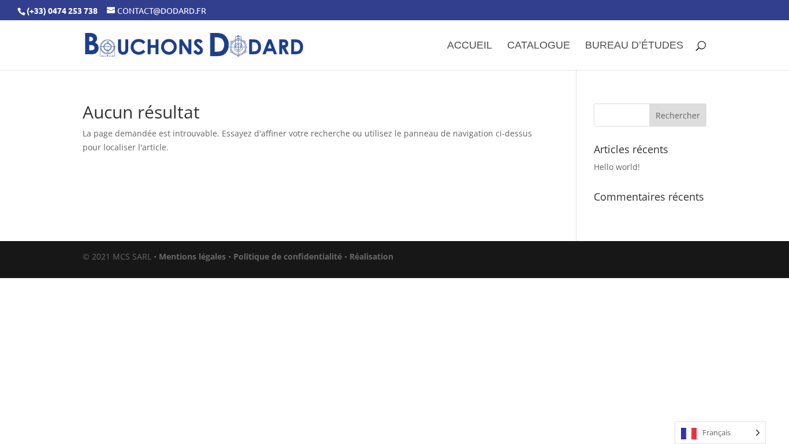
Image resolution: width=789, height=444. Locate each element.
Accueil (469, 46)
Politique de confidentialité (287, 256)
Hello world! (617, 166)
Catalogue (538, 46)
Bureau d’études (634, 46)
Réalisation (371, 256)
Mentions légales (192, 256)
